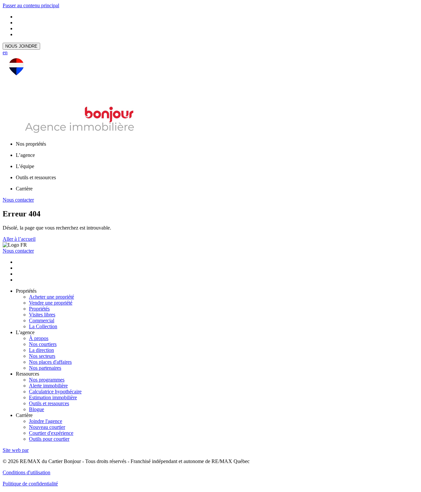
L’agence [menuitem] (25, 155)
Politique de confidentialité (30, 483)
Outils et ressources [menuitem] (36, 177)
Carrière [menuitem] (24, 188)
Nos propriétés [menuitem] (31, 144)
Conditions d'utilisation (26, 472)
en (5, 52)
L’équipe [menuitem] (25, 166)
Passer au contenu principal (31, 5)
